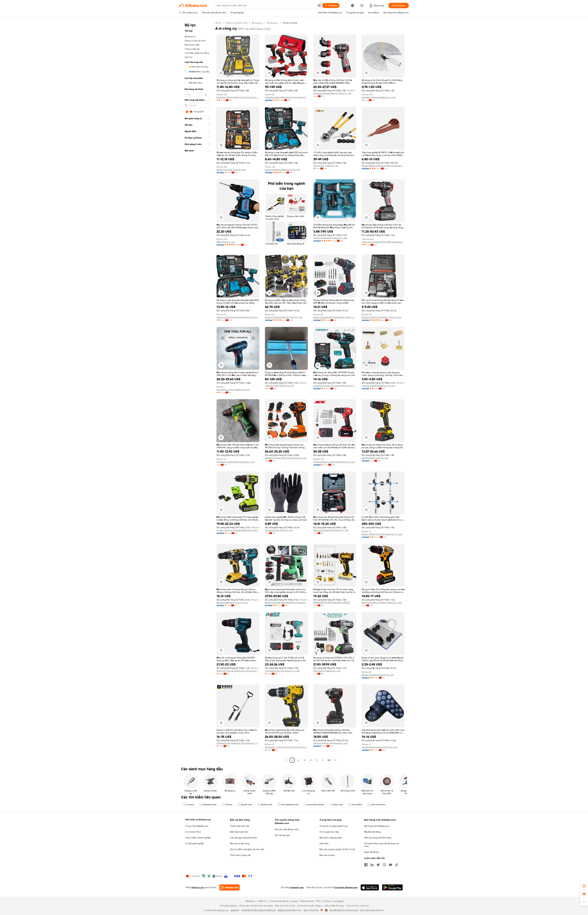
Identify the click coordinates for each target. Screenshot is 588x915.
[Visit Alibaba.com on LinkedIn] (372, 865)
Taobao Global (306, 901)
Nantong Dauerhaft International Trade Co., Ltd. (334, 317)
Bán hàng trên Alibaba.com (377, 826)
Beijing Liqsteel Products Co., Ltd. (378, 675)
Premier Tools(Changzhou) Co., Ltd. (378, 385)
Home (218, 23)
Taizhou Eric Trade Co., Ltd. (326, 165)
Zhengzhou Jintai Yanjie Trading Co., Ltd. (235, 462)
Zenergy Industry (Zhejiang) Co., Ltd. (330, 743)
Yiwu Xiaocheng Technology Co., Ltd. (282, 671)
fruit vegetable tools (289, 804)
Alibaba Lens (197, 887)
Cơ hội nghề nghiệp (194, 843)
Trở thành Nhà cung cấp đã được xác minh (381, 844)
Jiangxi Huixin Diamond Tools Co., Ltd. (379, 747)
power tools (338, 804)
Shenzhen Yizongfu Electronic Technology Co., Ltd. (238, 671)
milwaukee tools (209, 804)
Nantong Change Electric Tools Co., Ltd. (284, 317)
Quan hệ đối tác (371, 852)
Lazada (294, 901)
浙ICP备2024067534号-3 (372, 910)
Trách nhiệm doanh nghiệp (198, 837)
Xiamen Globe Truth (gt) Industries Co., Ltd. (382, 534)
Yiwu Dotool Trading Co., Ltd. (326, 671)
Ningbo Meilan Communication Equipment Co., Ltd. (383, 165)
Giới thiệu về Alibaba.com (198, 819)
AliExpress (250, 901)
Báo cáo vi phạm (327, 855)
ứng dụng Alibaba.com (346, 887)
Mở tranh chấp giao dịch (330, 837)
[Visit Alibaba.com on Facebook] (366, 865)
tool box (228, 804)
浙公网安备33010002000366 (344, 910)
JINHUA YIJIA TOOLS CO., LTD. (279, 385)
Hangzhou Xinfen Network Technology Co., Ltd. (238, 97)
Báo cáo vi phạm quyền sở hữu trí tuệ (337, 849)
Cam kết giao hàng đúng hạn (243, 837)
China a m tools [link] (290, 23)
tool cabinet (357, 804)
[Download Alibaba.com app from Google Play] (392, 887)
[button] (319, 5)
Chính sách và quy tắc (240, 855)
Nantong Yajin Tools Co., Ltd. (375, 458)
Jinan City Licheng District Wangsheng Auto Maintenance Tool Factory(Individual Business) (383, 242)
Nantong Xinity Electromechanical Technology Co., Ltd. (238, 317)
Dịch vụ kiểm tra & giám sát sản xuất (247, 849)
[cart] (362, 6)
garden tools (246, 804)
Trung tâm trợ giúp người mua (333, 826)
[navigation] (196, 392)
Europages (338, 901)
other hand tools (378, 804)
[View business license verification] (321, 910)
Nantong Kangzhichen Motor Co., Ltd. (331, 530)
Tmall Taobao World (279, 901)
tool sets (190, 804)
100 (329, 760)
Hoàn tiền (324, 843)
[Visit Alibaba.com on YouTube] (390, 865)
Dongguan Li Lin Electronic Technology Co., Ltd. (286, 747)
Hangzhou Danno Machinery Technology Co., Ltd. (286, 97)
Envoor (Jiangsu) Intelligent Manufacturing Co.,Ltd (238, 530)
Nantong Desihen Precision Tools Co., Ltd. (381, 317)
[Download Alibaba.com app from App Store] (370, 887)
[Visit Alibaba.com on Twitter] (378, 865)
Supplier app (297, 887)
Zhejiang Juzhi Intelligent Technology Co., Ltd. (238, 743)
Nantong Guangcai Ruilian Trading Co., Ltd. (382, 602)
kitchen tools (266, 804)
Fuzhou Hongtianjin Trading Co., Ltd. (330, 238)
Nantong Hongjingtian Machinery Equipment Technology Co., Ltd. (286, 602)
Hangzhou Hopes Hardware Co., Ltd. (379, 97)
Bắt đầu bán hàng (372, 832)
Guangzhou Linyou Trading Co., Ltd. (233, 389)
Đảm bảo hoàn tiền (239, 832)
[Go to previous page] (286, 760)
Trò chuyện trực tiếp (329, 832)
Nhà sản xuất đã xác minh (287, 829)
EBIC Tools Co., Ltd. (226, 242)
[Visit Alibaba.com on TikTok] (396, 865)
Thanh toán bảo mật (239, 826)
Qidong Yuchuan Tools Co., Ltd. (231, 169)
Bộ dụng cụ (257, 23)
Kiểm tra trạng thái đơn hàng (377, 837)
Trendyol (326, 901)
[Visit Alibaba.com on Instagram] (384, 865)
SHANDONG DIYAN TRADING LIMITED (331, 602)
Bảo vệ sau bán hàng (240, 843)
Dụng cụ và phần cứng (236, 23)
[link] (584, 886)
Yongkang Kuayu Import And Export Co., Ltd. (334, 462)
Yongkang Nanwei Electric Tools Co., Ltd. (332, 93)
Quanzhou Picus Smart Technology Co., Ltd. (285, 458)
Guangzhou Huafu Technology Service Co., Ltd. (334, 385)
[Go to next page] (335, 760)
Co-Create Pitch (193, 832)
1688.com (262, 901)
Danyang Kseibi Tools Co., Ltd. (279, 530)
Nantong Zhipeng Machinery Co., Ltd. (282, 169)
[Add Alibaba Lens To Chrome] (229, 887)
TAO (318, 901)
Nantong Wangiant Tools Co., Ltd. (232, 602)
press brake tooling (315, 804)
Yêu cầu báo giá (282, 835)
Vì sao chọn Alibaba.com (196, 826)
